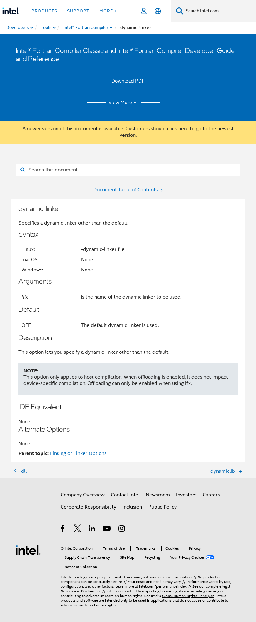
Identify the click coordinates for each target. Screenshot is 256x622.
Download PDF (128, 81)
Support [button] (78, 11)
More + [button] (108, 11)
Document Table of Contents (125, 190)
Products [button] (44, 11)
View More (120, 102)
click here (178, 129)
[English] (158, 11)
